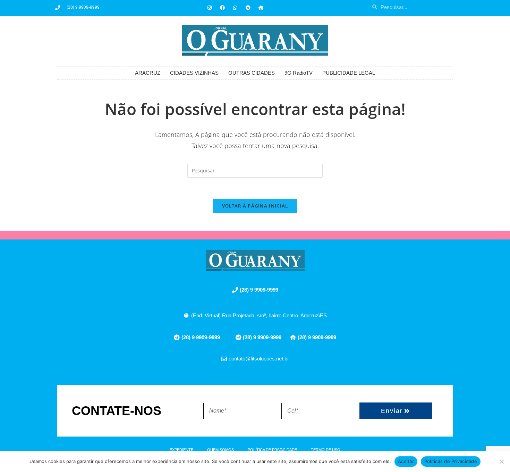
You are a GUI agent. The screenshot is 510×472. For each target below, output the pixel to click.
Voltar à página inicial (255, 206)
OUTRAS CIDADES (251, 73)
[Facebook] (222, 8)
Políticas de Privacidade (450, 461)
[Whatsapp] (235, 8)
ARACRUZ (147, 73)
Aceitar (406, 461)
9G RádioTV (298, 73)
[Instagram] (209, 8)
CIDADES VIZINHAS (194, 73)
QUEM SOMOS (220, 450)
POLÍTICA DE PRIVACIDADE (272, 450)
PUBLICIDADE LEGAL (348, 73)
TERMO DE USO (325, 450)
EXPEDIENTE (181, 450)
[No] (501, 461)
